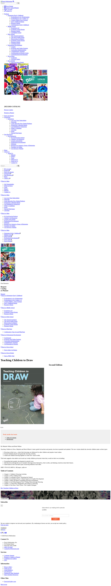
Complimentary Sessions (18, 51)
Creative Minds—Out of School (13, 301)
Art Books (14, 57)
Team (12, 158)
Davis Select (11, 56)
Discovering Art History (17, 39)
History (13, 156)
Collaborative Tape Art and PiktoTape (14, 332)
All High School (15, 43)
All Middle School (16, 32)
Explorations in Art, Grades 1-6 (19, 18)
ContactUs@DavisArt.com (11, 548)
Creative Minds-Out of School (19, 20)
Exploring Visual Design (18, 29)
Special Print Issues (16, 133)
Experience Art (15, 28)
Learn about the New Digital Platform (21, 123)
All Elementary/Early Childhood (20, 25)
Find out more (4, 525)
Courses (13, 46)
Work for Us (14, 161)
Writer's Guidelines (16, 128)
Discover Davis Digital (17, 62)
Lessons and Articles (16, 141)
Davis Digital (9, 6)
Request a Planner (9, 113)
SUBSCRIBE (4, 498)
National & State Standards (11, 573)
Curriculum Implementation (18, 50)
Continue (3, 528)
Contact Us (9, 11)
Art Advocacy (8, 571)
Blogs (5, 150)
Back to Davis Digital (8, 353)
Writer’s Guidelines (9, 206)
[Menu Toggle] (13, 1)
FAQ (5, 560)
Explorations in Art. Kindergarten (13, 298)
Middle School (12, 26)
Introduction (10, 439)
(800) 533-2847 (8, 547)
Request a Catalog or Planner (12, 557)
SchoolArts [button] (7, 117)
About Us (10, 153)
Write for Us (14, 159)
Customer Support (9, 555)
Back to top (4, 584)
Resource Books (15, 23)
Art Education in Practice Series (20, 53)
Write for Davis (8, 186)
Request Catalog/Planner (12, 8)
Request (3, 294)
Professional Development (15, 45)
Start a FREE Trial (9, 356)
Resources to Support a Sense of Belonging (23, 145)
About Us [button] (7, 152)
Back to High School (7, 317)
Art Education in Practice (11, 344)
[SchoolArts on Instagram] (4, 533)
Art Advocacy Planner (17, 148)
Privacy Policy (8, 567)
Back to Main (5, 181)
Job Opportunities (9, 184)
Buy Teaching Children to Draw (9, 488)
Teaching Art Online (16, 147)
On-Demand (7, 338)
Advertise (13, 130)
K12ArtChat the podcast (17, 137)
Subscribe (13, 122)
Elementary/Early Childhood (15, 15)
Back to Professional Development (11, 335)
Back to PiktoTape (7, 329)
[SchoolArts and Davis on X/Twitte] (3, 533)
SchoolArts (11, 119)
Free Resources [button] (8, 134)
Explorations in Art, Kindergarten (20, 17)
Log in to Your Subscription (18, 120)
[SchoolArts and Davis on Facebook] (1, 533)
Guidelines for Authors (10, 558)
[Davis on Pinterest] (6, 533)
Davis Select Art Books (10, 350)
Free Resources (12, 136)
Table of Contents (11, 437)
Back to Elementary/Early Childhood (12, 295)
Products (6, 170)
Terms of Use (8, 568)
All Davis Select (15, 59)
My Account (8, 9)
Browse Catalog (8, 110)
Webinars (13, 144)
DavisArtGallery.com (10, 581)
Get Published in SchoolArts (19, 126)
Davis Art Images (9, 115)
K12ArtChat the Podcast (11, 216)
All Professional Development (19, 54)
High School (11, 34)
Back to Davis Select (7, 347)
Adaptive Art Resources (17, 139)
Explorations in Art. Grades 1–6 (13, 300)
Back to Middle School (8, 307)
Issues (12, 131)
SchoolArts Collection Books (19, 125)
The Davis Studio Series (17, 37)
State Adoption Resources (11, 574)
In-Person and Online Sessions (19, 48)
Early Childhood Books (17, 21)
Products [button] (6, 14)
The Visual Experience (17, 36)
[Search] (18, 166)
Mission (13, 155)
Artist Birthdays (8, 570)
